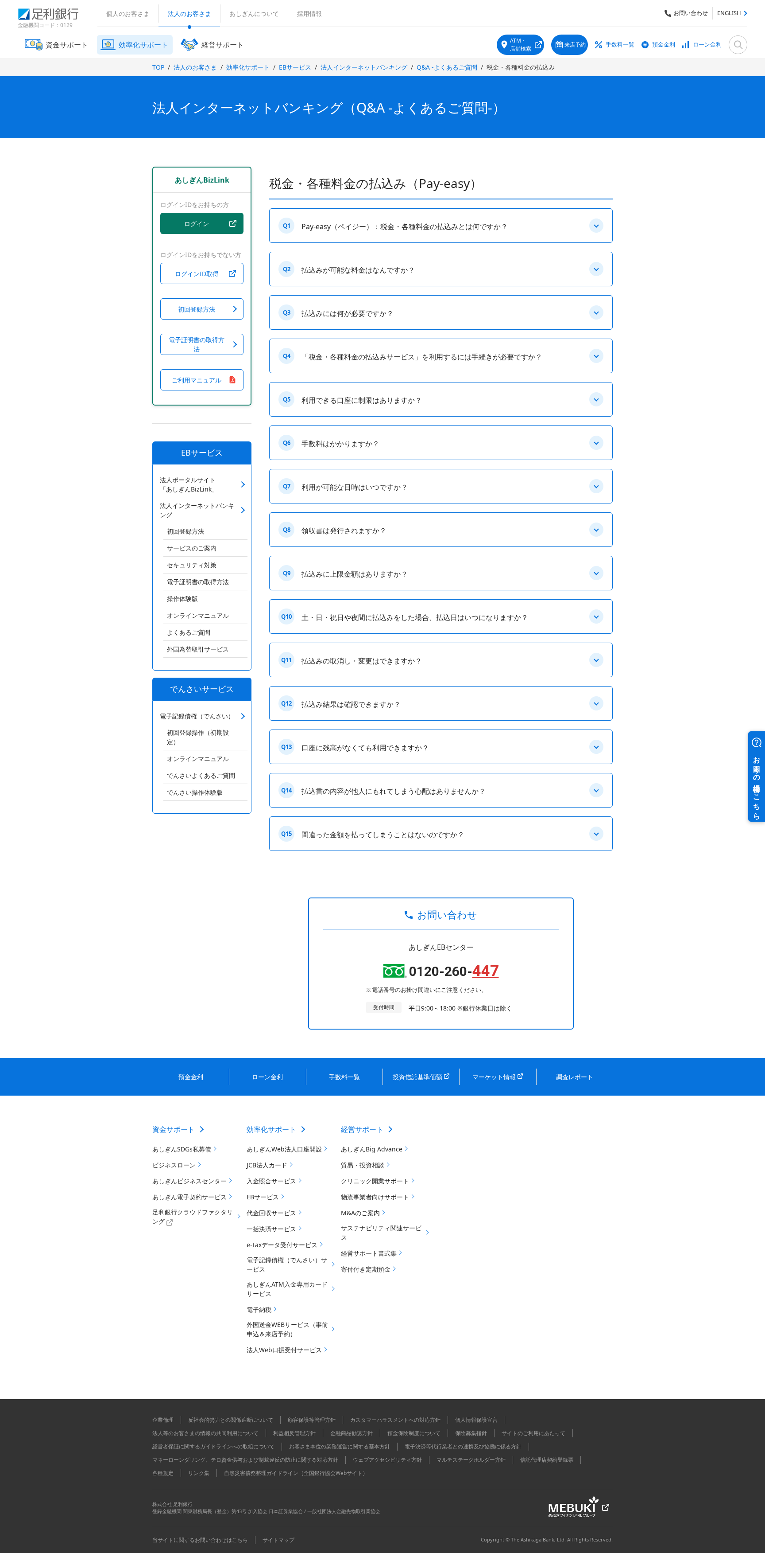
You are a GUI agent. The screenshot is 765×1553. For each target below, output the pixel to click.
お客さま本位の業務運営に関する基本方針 (339, 1446)
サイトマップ (278, 1540)
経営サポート (362, 1129)
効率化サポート (248, 67)
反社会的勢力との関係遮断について (230, 1420)
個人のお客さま (128, 13)
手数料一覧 (620, 44)
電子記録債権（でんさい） (197, 716)
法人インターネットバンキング (364, 67)
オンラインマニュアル (198, 615)
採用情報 (309, 13)
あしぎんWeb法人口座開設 (284, 1149)
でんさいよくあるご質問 (201, 775)
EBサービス (295, 67)
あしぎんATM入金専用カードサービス (287, 1289)
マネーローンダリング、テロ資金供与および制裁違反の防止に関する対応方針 (245, 1459)
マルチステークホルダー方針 (471, 1459)
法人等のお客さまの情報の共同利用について (205, 1433)
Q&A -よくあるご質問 (447, 67)
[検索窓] (738, 44)
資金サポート (173, 1129)
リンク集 (198, 1473)
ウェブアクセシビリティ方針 (387, 1459)
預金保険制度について (413, 1433)
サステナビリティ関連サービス (381, 1232)
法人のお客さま (189, 13)
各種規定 (163, 1473)
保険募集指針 (471, 1433)
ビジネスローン (174, 1165)
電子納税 (259, 1309)
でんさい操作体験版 (195, 792)
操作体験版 (182, 598)
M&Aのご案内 (360, 1213)
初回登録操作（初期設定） (198, 737)
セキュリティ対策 (191, 565)
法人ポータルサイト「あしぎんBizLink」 (189, 484)
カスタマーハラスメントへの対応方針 (395, 1420)
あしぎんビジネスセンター (189, 1181)
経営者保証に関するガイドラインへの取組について (213, 1446)
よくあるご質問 (188, 632)
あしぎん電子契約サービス (189, 1197)
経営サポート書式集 (369, 1253)
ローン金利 (707, 44)
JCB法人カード (267, 1165)
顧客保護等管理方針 (312, 1420)
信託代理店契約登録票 (546, 1459)
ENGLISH (729, 13)
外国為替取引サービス (198, 649)
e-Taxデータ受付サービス (282, 1245)
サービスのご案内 (191, 548)
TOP (158, 67)
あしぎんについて (254, 13)
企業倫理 (163, 1420)
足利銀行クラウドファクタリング (192, 1216)
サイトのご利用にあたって (533, 1433)
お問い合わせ (690, 13)
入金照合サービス (271, 1181)
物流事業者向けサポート (375, 1197)
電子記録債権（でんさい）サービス (287, 1264)
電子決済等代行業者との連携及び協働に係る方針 (463, 1446)
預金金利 (663, 44)
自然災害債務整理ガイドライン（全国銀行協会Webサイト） (296, 1473)
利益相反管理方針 (294, 1433)
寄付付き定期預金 (365, 1269)
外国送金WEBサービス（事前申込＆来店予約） (287, 1329)
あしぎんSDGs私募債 (181, 1149)
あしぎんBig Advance (371, 1149)
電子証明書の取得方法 (198, 581)
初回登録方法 (185, 531)
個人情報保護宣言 (476, 1420)
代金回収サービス (271, 1213)
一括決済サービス (271, 1229)
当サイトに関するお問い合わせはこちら (200, 1540)
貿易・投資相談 (362, 1165)
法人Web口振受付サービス (284, 1350)
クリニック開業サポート (375, 1181)
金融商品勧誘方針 (351, 1433)
